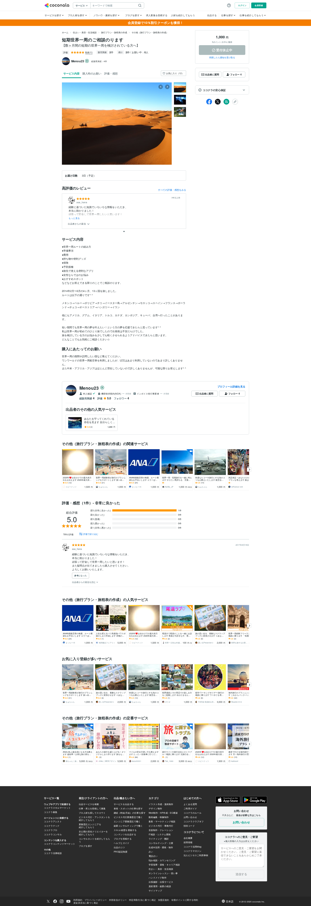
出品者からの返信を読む (84, 581)
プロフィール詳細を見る (231, 386)
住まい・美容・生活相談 (85, 32)
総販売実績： (99, 61)
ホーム (65, 32)
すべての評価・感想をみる (172, 189)
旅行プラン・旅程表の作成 (114, 32)
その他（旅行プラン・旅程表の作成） (150, 32)
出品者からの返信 (77, 223)
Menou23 (89, 388)
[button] (222, 90)
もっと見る (74, 218)
